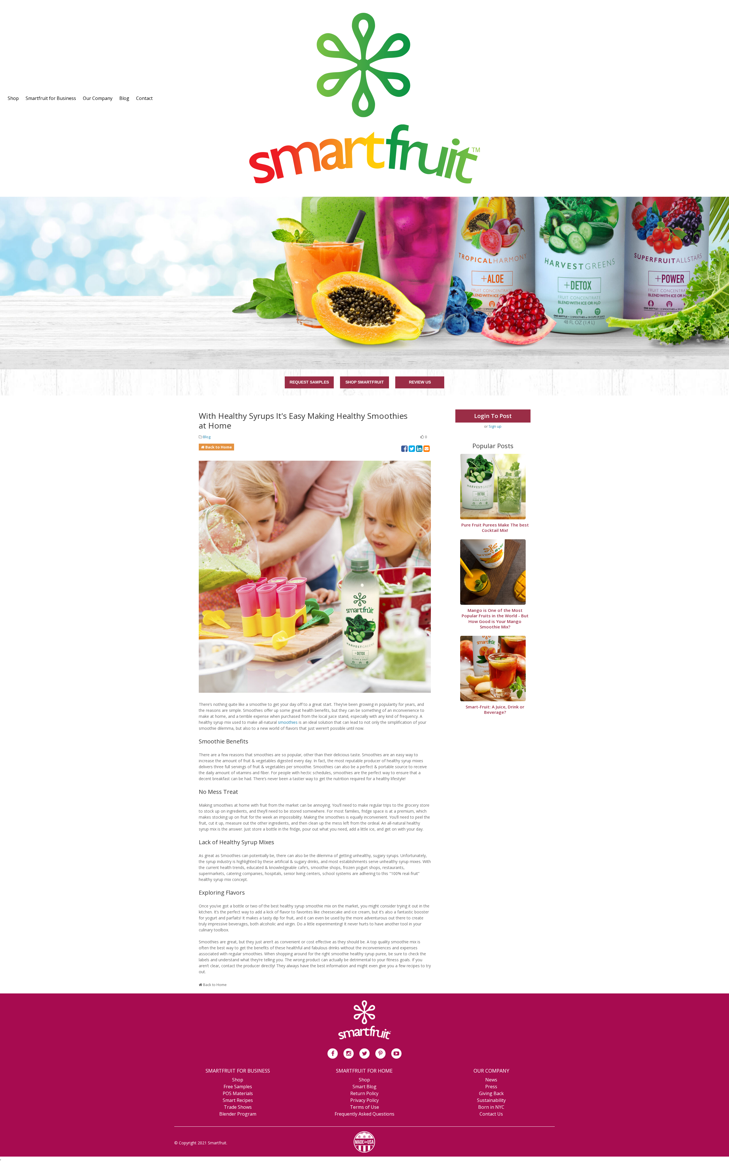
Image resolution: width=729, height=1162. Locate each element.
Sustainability (491, 1100)
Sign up (495, 426)
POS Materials (238, 1093)
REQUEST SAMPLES (309, 382)
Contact (144, 98)
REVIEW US (420, 382)
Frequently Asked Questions (364, 1114)
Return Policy (364, 1093)
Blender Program (237, 1114)
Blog (124, 98)
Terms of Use (364, 1107)
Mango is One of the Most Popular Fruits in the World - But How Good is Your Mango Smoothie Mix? (495, 619)
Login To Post (493, 416)
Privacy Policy (364, 1100)
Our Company (97, 98)
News (491, 1080)
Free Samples (238, 1086)
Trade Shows (238, 1107)
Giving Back (491, 1093)
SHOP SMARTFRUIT (364, 382)
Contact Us (491, 1114)
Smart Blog (364, 1086)
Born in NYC (491, 1107)
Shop (13, 98)
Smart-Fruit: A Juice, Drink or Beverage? (495, 709)
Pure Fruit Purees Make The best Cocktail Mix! (495, 527)
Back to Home (218, 447)
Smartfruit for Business (51, 98)
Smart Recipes (238, 1100)
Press (491, 1086)
